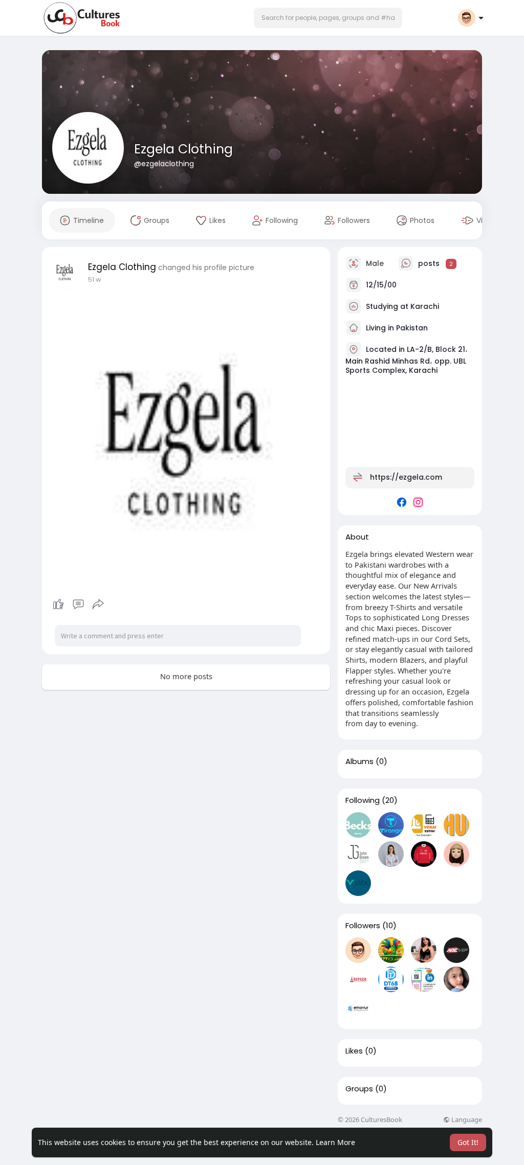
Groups (359, 1089)
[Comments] (78, 604)
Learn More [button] (335, 1142)
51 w (94, 279)
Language (466, 1119)
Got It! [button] (467, 1142)
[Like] (78, 604)
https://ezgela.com (406, 477)
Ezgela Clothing (183, 149)
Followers (362, 926)
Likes (354, 1051)
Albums (359, 761)
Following (362, 800)
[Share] (98, 604)
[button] (328, 18)
